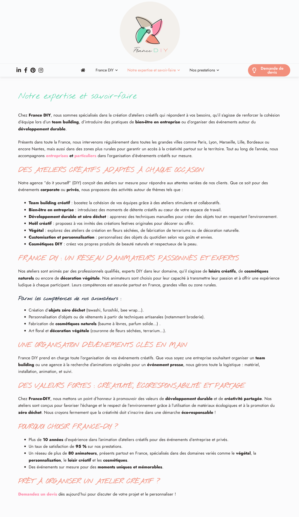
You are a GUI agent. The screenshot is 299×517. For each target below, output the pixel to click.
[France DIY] (149, 32)
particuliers (85, 156)
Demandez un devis (37, 494)
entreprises (57, 156)
